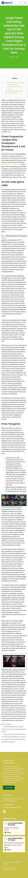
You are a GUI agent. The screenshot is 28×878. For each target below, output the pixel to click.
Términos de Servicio (9, 869)
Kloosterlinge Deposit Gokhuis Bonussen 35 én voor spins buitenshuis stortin (13, 729)
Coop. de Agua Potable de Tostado (15, 824)
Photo (9, 832)
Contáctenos (9, 787)
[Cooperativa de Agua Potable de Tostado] (6, 3)
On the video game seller (15, 91)
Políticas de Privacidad (9, 868)
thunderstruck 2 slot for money (11, 164)
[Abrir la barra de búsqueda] (21, 3)
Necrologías (7, 724)
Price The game (12, 93)
